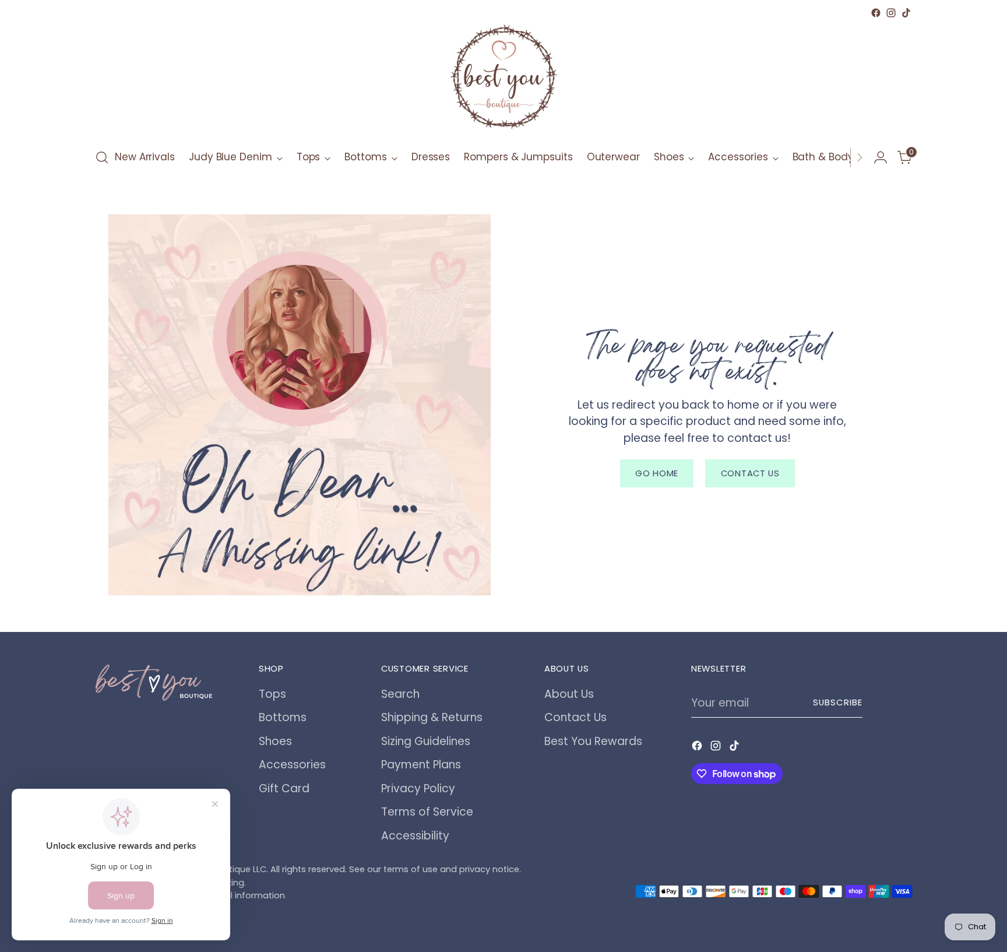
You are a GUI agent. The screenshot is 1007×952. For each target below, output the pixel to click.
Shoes (275, 741)
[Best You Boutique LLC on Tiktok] (906, 13)
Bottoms (283, 717)
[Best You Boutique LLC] (503, 79)
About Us (569, 694)
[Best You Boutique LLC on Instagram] (891, 13)
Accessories (292, 764)
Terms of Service (427, 812)
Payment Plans (421, 764)
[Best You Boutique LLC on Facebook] (876, 13)
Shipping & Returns (432, 717)
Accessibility (415, 836)
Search (400, 694)
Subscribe (837, 702)
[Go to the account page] (880, 157)
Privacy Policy (418, 788)
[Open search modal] (102, 157)
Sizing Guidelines (425, 741)
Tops (272, 694)
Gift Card (284, 788)
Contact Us (575, 717)
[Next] (859, 157)
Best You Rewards (593, 741)
